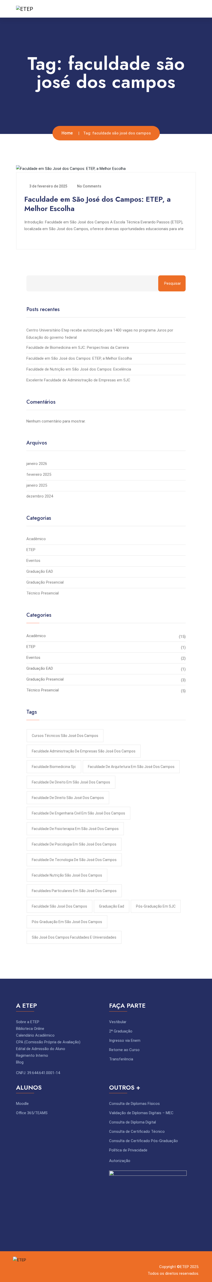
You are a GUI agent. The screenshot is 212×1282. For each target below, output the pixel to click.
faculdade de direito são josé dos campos (68, 798)
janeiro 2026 (36, 463)
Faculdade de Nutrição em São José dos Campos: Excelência (78, 369)
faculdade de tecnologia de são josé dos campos (74, 860)
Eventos (33, 560)
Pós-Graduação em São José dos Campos (67, 922)
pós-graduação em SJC (156, 906)
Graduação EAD (39, 571)
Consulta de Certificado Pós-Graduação (143, 1140)
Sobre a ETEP (27, 1022)
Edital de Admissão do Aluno (40, 1048)
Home (67, 133)
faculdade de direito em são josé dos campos (71, 782)
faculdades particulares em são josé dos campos (74, 891)
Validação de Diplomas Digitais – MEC (141, 1113)
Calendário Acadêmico (35, 1035)
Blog (20, 1062)
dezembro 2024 (39, 496)
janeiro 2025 (36, 485)
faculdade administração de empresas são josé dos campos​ (83, 751)
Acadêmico (36, 539)
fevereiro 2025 (38, 474)
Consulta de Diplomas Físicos (134, 1103)
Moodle (22, 1103)
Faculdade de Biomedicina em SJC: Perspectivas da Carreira (77, 347)
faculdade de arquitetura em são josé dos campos (131, 767)
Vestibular (117, 1022)
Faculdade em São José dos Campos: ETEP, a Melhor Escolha (97, 204)
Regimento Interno (32, 1055)
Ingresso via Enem (124, 1040)
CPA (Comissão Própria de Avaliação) (48, 1042)
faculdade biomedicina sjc (54, 767)
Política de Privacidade (128, 1150)
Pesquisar (172, 283)
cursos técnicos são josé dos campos (65, 736)
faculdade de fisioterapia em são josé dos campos (75, 829)
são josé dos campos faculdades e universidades (74, 937)
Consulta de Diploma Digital (132, 1122)
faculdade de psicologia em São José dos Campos (74, 844)
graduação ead (111, 906)
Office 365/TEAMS (32, 1113)
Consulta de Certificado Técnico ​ (137, 1131)
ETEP (30, 549)
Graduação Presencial (45, 582)
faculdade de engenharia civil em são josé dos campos (78, 813)
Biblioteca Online (30, 1028)
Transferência (121, 1059)
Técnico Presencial (42, 593)
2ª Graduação (120, 1031)
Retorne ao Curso (124, 1049)
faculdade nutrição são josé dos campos (67, 875)
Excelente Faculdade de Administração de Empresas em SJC (78, 380)
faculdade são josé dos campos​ (59, 906)
